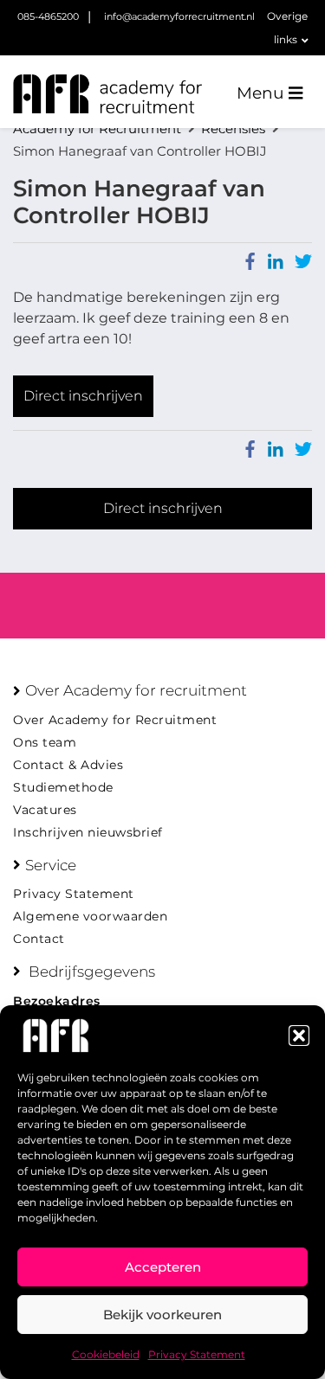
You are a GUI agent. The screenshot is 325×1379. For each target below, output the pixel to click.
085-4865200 (48, 16)
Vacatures (45, 810)
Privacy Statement (196, 1354)
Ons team (44, 742)
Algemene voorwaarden (90, 916)
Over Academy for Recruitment (115, 720)
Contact (39, 938)
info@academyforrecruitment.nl (179, 16)
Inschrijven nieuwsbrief (88, 832)
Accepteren (163, 1267)
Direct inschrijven (83, 396)
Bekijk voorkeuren (162, 1314)
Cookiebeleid (106, 1354)
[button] (299, 1035)
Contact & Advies (68, 765)
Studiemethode (63, 787)
